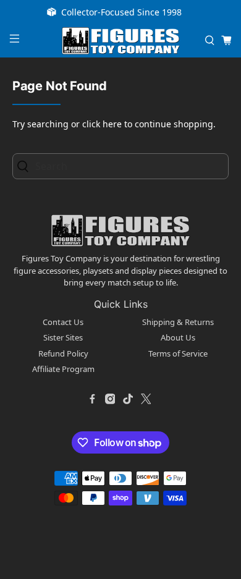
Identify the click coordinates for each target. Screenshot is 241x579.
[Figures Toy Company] (121, 40)
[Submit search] (26, 166)
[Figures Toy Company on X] (145, 399)
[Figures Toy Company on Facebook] (92, 399)
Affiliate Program (63, 368)
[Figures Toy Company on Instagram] (110, 399)
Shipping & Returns (178, 322)
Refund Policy (63, 353)
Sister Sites (63, 337)
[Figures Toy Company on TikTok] (127, 399)
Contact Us (63, 322)
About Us (178, 337)
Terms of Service (178, 353)
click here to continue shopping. (149, 124)
